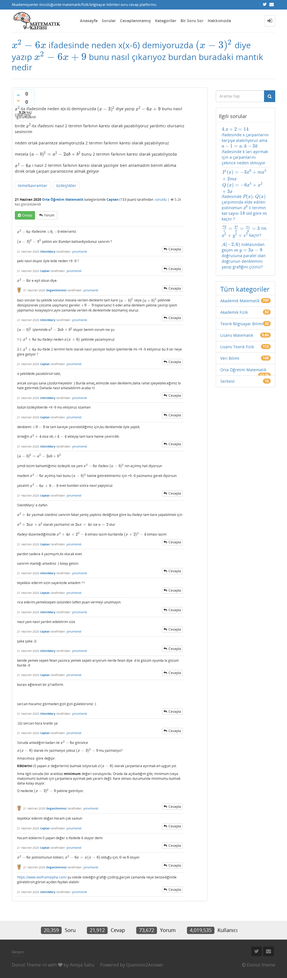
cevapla (174, 249)
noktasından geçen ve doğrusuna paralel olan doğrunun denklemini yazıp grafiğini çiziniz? (244, 255)
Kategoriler (165, 20)
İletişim (18, 951)
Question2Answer (145, 965)
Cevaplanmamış (135, 20)
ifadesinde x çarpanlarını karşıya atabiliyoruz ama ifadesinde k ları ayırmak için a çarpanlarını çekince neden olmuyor (245, 145)
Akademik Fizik (234, 312)
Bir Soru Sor (191, 20)
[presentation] (29, 45)
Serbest (227, 381)
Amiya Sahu (82, 965)
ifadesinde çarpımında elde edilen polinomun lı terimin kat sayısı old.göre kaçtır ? (245, 195)
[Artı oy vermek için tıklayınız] (18, 95)
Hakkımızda (219, 20)
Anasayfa (89, 20)
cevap (27, 215)
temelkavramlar (32, 185)
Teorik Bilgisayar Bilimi (241, 323)
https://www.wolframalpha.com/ (42, 877)
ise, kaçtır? (244, 231)
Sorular (109, 20)
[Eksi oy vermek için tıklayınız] (18, 101)
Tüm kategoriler (245, 289)
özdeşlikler (66, 185)
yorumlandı (79, 251)
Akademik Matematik (240, 300)
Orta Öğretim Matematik (63, 199)
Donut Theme (26, 965)
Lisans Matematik (236, 335)
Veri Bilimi (229, 358)
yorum (49, 215)
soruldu (161, 199)
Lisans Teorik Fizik (237, 346)
